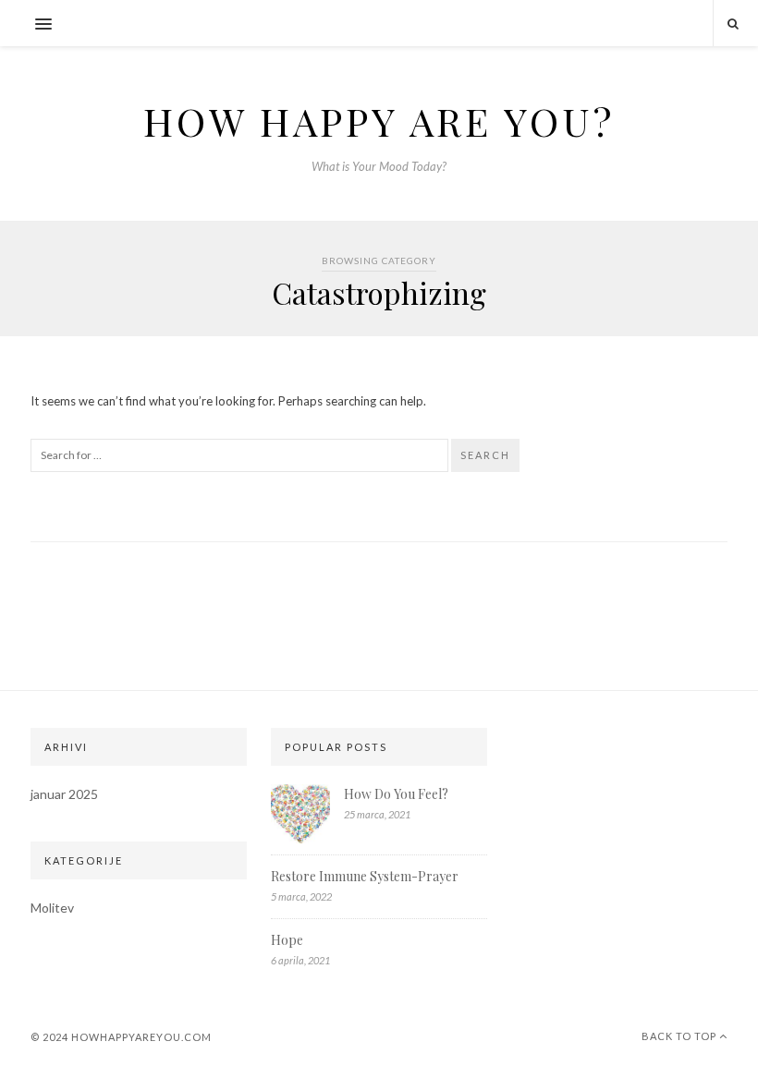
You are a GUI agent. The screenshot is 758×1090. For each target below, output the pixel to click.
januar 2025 (64, 794)
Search (485, 455)
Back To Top (680, 1036)
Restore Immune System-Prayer (364, 876)
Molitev (52, 907)
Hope (287, 940)
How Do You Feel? (396, 794)
